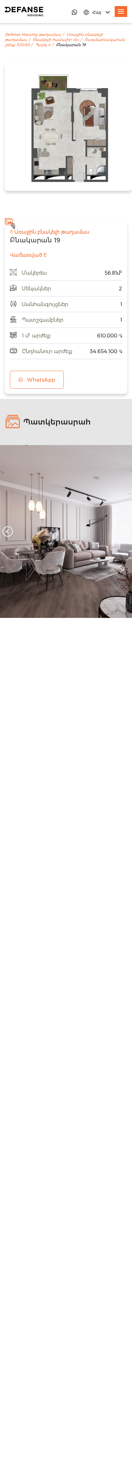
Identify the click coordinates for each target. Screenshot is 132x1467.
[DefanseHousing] (24, 11)
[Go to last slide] (8, 531)
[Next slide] (124, 531)
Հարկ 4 (42, 45)
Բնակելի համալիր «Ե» (56, 40)
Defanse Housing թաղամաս (33, 34)
